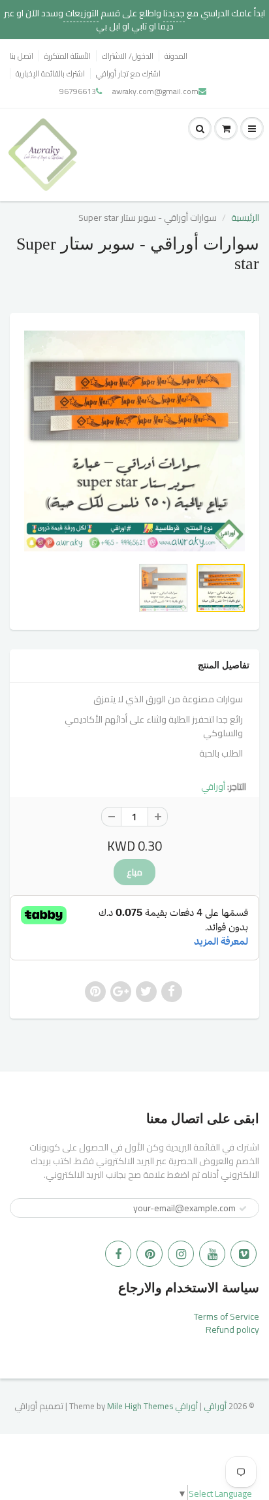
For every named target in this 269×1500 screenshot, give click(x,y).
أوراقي (213, 786)
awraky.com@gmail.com (155, 91)
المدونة (176, 55)
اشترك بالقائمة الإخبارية (50, 73)
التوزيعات (81, 13)
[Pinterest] (149, 1254)
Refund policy (232, 1329)
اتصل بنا (21, 55)
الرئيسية (245, 217)
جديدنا (174, 13)
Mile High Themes (140, 1406)
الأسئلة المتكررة (67, 55)
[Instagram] (181, 1254)
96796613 (77, 91)
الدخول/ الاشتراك (127, 55)
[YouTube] (212, 1254)
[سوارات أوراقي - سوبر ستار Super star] (134, 441)
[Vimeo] (243, 1254)
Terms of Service (226, 1316)
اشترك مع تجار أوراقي (128, 73)
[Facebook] (118, 1254)
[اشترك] (242, 1208)
